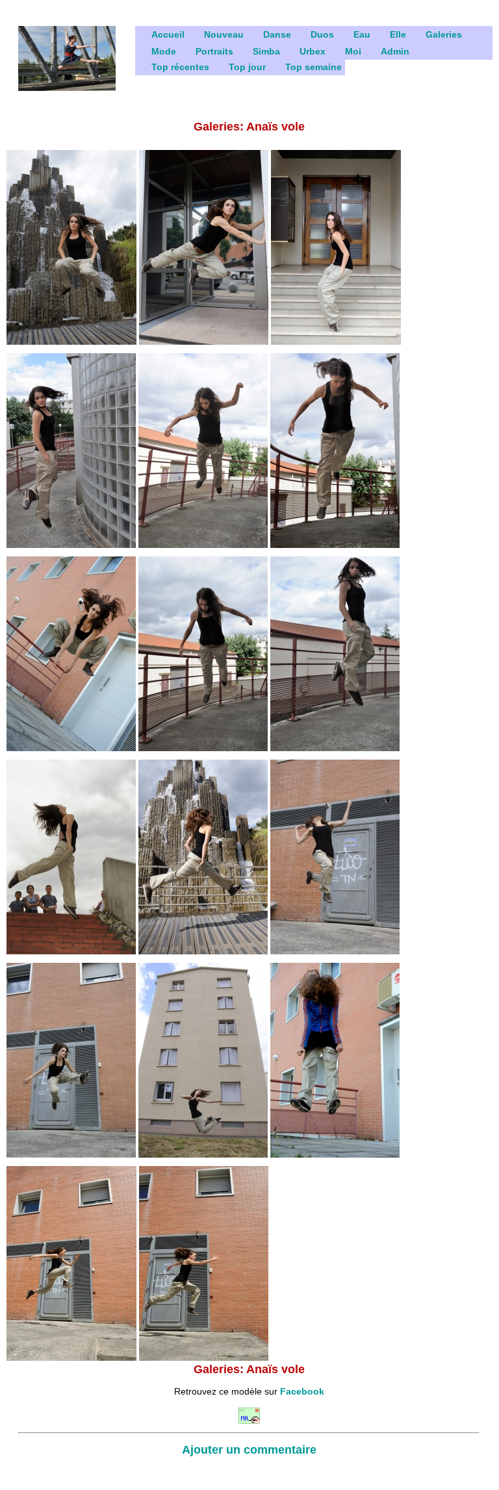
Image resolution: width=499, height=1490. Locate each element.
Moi (353, 51)
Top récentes (180, 67)
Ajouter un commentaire (249, 1449)
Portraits (214, 51)
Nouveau (224, 34)
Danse (277, 34)
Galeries (444, 34)
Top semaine (313, 67)
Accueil (168, 34)
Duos (322, 34)
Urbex (313, 51)
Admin (395, 51)
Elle (398, 34)
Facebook (302, 1391)
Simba (266, 51)
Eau (361, 34)
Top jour (247, 67)
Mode (163, 51)
